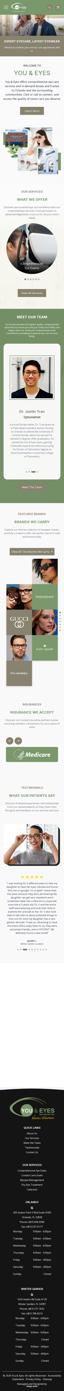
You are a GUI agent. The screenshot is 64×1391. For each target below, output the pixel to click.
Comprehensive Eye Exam (32, 1170)
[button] (6, 7)
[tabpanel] (32, 248)
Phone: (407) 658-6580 (32, 1222)
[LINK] (32, 225)
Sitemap (47, 1379)
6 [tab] (39, 279)
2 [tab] (28, 279)
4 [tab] (33, 279)
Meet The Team (32, 487)
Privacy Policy (33, 1379)
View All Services (31, 293)
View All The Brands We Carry (30, 551)
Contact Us (32, 1152)
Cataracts (32, 1189)
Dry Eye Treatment (32, 1184)
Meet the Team (32, 1142)
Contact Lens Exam (32, 1175)
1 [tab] (25, 279)
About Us (32, 1133)
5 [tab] (36, 279)
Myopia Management (32, 1180)
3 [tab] (31, 279)
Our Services (32, 1138)
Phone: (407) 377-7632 (32, 1308)
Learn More (32, 111)
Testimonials (32, 1147)
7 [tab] (60, 630)
